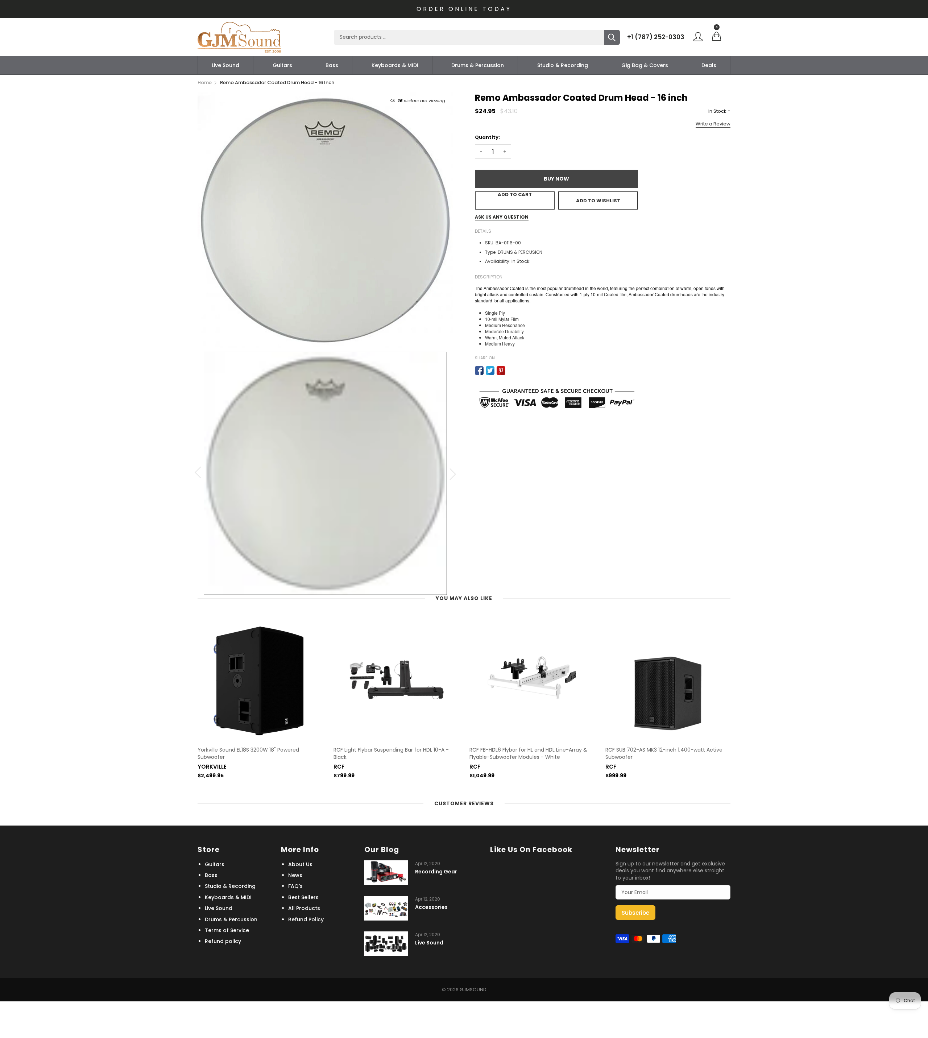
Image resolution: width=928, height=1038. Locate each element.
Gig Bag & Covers (644, 65)
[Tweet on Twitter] (490, 370)
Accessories (431, 907)
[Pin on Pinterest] (501, 370)
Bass (332, 65)
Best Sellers (303, 897)
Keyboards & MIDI (395, 65)
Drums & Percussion (477, 65)
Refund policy (223, 941)
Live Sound (225, 65)
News (295, 875)
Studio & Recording (562, 65)
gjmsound (473, 989)
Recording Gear (436, 871)
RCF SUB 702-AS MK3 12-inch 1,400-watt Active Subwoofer (663, 754)
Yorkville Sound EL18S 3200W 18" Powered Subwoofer (248, 754)
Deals (708, 65)
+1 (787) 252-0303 (655, 37)
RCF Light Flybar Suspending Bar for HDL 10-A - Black (391, 754)
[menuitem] (225, 65)
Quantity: (487, 137)
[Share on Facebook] (479, 370)
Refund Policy (306, 919)
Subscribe (635, 913)
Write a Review (713, 123)
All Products (304, 908)
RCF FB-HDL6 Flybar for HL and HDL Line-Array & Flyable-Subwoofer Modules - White (528, 754)
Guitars (282, 65)
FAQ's (295, 886)
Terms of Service (227, 930)
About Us (300, 864)
